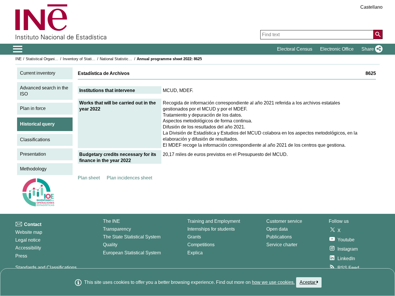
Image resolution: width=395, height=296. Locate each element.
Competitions (201, 244)
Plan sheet (89, 177)
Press (21, 255)
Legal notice (27, 240)
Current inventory (37, 73)
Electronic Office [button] (337, 49)
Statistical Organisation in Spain (53, 59)
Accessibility (28, 247)
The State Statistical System (131, 236)
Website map (28, 232)
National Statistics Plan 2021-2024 (129, 59)
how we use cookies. (273, 282)
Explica (195, 252)
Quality (110, 244)
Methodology (33, 168)
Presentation (33, 154)
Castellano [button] (371, 7)
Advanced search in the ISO (44, 90)
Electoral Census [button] (294, 49)
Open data (277, 229)
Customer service (284, 221)
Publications (279, 236)
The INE (111, 221)
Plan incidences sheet (129, 177)
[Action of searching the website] (378, 34)
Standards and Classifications (46, 267)
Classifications (35, 139)
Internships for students (211, 229)
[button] (371, 49)
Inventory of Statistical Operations (91, 59)
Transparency (117, 229)
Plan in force (33, 108)
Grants (194, 236)
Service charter (281, 244)
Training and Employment (213, 221)
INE (18, 59)
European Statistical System (132, 252)
